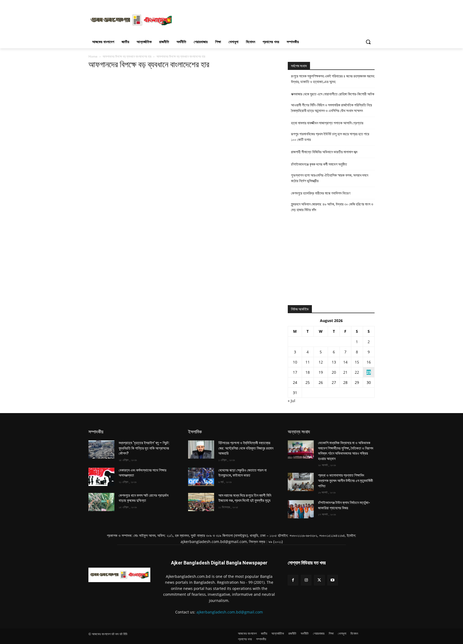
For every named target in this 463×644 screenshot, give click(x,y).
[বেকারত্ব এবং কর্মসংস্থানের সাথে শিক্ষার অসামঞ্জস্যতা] (101, 477)
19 (321, 372)
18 (307, 372)
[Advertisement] (271, 20)
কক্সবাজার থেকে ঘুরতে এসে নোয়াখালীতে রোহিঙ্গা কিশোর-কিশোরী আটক (332, 94)
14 (345, 362)
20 (334, 372)
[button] (368, 41)
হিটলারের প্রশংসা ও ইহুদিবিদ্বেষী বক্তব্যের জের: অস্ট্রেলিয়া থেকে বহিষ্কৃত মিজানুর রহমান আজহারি (245, 448)
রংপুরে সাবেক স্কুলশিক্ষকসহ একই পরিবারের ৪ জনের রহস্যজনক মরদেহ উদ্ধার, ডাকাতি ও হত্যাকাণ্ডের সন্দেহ (332, 79)
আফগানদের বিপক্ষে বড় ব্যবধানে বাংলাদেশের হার (127, 56)
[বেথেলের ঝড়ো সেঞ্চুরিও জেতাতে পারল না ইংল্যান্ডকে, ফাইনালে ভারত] (201, 477)
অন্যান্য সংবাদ (299, 432)
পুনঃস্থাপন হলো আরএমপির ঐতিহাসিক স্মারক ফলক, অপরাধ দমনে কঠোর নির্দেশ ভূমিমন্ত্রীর (329, 178)
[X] (319, 580)
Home (93, 56)
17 (295, 372)
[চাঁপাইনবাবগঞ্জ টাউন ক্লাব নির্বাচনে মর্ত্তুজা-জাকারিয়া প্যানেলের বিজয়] (301, 509)
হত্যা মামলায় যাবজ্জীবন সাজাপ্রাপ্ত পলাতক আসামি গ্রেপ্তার (327, 123)
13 (334, 362)
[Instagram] (306, 580)
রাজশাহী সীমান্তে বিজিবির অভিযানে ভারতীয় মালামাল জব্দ (324, 152)
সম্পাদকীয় (95, 432)
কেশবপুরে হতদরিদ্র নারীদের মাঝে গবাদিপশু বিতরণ (320, 193)
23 (369, 372)
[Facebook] (293, 580)
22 (357, 372)
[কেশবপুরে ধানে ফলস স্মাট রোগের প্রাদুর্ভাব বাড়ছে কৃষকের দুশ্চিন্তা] (101, 502)
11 (307, 362)
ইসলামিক (195, 432)
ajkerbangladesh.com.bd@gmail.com (229, 612)
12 (321, 362)
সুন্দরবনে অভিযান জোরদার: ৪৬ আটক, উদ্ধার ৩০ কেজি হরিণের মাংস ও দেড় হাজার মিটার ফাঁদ (332, 207)
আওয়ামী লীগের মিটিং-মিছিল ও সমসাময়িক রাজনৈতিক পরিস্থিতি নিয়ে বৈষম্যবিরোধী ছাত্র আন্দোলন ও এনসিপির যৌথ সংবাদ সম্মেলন (331, 108)
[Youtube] (332, 580)
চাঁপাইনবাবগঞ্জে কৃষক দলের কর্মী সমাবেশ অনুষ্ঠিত (319, 164)
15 (357, 362)
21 (345, 372)
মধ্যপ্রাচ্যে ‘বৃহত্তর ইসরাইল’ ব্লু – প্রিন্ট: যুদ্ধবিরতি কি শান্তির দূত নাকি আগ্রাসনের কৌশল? (144, 448)
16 (369, 362)
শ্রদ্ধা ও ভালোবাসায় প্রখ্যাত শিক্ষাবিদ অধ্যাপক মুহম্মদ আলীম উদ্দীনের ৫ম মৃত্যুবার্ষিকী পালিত (345, 480)
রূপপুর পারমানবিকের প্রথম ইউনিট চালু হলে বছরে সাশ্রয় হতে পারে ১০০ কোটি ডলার (330, 137)
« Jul (291, 400)
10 (295, 362)
